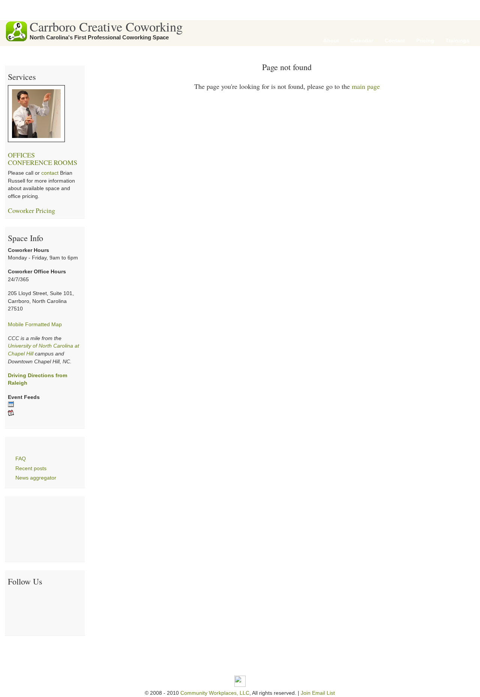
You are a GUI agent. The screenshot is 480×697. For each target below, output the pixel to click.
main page (366, 86)
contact (49, 173)
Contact (395, 40)
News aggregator (35, 478)
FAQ (20, 459)
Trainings (458, 40)
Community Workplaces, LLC (214, 693)
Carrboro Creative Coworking (106, 26)
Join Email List (318, 693)
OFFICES (21, 154)
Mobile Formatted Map (35, 324)
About (331, 40)
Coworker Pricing (31, 210)
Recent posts (30, 468)
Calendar (361, 40)
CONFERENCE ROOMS (42, 162)
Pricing (425, 40)
